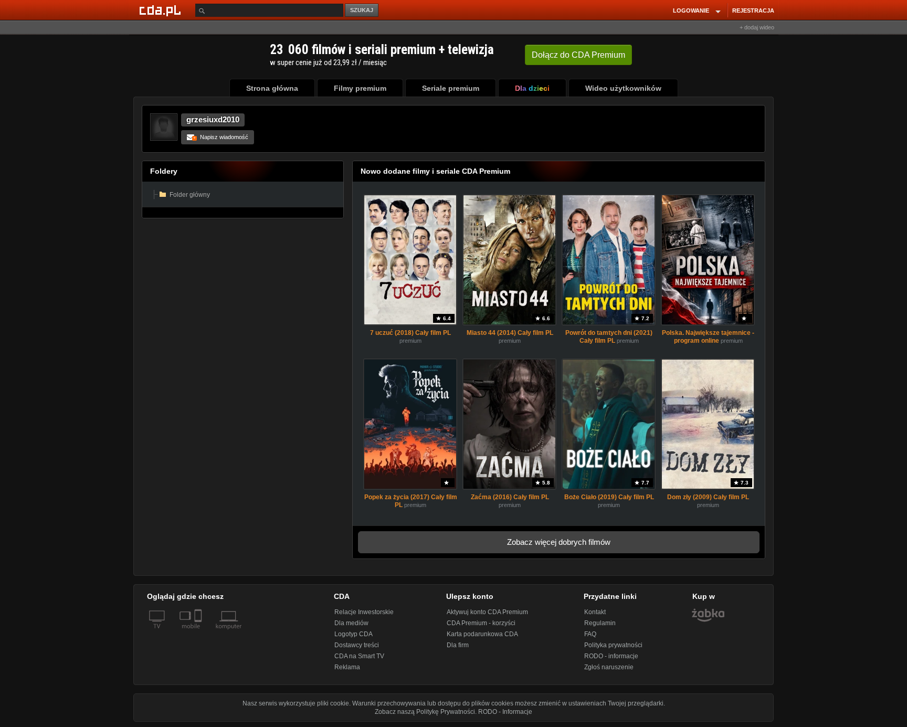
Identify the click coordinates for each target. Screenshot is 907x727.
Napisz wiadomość (220, 137)
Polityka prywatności (613, 645)
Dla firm (458, 645)
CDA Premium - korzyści (481, 623)
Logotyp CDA (353, 634)
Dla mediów (351, 623)
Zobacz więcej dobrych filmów (558, 542)
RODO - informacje (611, 656)
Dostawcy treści (356, 645)
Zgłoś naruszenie (609, 667)
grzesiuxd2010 (212, 119)
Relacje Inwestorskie (364, 612)
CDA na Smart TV (359, 656)
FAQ (590, 634)
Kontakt (595, 612)
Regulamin (600, 623)
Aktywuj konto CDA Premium (487, 612)
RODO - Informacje (505, 711)
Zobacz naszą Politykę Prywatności (425, 711)
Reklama (347, 667)
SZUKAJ (361, 10)
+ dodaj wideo (757, 27)
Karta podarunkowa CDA (482, 634)
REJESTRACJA (753, 10)
